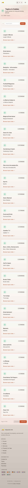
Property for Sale (7, 448)
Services (5, 446)
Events (4, 453)
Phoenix (18, 483)
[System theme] (17, 2)
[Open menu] (25, 2)
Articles (5, 443)
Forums (4, 441)
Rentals (5, 450)
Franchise (3, 465)
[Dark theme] (22, 2)
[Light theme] (19, 2)
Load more (23, 421)
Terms (2, 461)
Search (22, 23)
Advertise (3, 463)
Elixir (14, 483)
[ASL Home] (2, 2)
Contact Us (4, 459)
